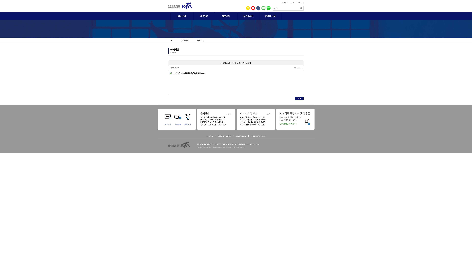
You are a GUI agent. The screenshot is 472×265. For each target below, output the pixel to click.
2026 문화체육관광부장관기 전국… (253, 117)
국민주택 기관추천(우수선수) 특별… (213, 117)
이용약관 (210, 136)
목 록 (299, 98)
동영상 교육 (270, 15)
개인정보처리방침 (224, 136)
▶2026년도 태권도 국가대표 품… (212, 122)
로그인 (284, 2)
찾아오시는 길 (241, 136)
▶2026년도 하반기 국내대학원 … (212, 119)
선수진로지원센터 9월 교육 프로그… (213, 124)
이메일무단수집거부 (258, 136)
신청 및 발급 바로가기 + (288, 123)
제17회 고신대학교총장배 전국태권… (253, 119)
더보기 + (229, 114)
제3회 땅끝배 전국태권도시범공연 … (253, 124)
